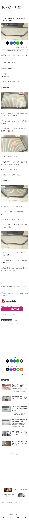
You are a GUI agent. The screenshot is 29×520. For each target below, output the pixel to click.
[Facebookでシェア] (11, 43)
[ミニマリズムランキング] (9, 301)
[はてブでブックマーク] (14, 43)
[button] (21, 43)
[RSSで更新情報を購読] (21, 369)
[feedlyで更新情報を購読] (18, 369)
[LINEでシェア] (17, 43)
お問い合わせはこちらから (9, 314)
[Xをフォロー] (7, 369)
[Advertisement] (14, 339)
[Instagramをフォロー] (11, 369)
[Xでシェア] (7, 43)
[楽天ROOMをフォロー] (14, 369)
